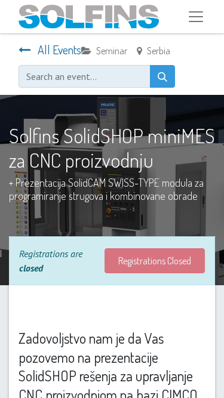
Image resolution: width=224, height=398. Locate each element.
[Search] (162, 76)
